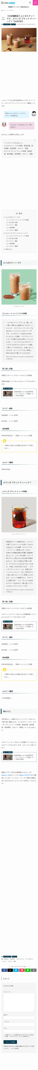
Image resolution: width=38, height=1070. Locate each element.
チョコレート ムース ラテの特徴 (19, 220)
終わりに (9, 249)
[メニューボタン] (35, 2)
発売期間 (12, 227)
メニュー (10, 961)
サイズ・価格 (13, 225)
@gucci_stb (6, 775)
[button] (4, 970)
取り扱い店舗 (13, 222)
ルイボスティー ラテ (13, 217)
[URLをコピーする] (33, 970)
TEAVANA (12, 959)
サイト (5, 1028)
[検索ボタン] (30, 2)
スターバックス (20, 959)
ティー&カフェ (7, 24)
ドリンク (13, 24)
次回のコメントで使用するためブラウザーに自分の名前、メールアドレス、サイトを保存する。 (19, 1035)
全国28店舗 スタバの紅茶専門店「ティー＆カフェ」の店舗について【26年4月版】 (24, 393)
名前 (6, 1015)
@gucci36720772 (25, 775)
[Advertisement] (19, 73)
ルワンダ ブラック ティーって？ (17, 233)
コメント (7, 992)
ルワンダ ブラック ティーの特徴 (19, 236)
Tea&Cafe (6, 959)
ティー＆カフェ (29, 959)
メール (6, 1021)
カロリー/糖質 (13, 230)
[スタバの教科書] (9, 2)
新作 (15, 961)
